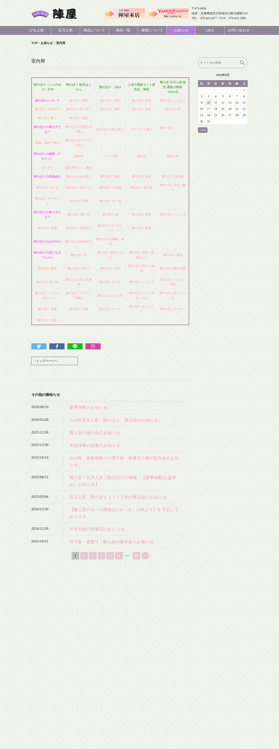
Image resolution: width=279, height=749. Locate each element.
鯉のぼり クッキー (172, 309)
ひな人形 (36, 30)
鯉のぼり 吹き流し (78, 176)
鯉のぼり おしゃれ (110, 295)
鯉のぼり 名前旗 (110, 187)
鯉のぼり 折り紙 (47, 281)
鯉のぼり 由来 (110, 100)
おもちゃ (47, 167)
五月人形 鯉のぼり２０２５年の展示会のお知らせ (118, 497)
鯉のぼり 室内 (141, 214)
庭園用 (78, 156)
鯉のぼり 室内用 (142, 187)
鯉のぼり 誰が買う (78, 109)
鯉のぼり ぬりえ (110, 281)
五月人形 (65, 30)
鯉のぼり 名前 (141, 109)
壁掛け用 (173, 156)
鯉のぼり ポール (47, 187)
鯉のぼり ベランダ (172, 214)
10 (208, 102)
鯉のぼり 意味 (141, 100)
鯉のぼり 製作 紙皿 (173, 268)
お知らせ (181, 30)
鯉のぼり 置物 (141, 228)
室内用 (141, 156)
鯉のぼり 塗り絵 (110, 201)
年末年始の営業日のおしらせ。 (99, 529)
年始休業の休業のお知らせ (95, 445)
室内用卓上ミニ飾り (78, 167)
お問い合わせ (239, 30)
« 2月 (203, 130)
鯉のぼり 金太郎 (173, 176)
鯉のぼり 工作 (110, 268)
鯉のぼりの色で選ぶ (110, 129)
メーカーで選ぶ (141, 129)
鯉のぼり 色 (79, 255)
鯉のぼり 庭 (110, 214)
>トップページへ (46, 360)
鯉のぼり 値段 (110, 109)
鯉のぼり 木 (173, 109)
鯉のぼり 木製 (78, 201)
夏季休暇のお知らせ (88, 407)
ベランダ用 (110, 156)
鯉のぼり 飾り (47, 118)
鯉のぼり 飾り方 (79, 214)
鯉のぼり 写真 (78, 309)
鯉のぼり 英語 (47, 320)
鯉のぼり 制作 (47, 268)
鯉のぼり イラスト (141, 281)
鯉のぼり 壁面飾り (78, 228)
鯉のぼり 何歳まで (47, 109)
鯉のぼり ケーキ (110, 309)
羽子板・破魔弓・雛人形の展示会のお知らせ (111, 541)
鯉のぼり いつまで (172, 100)
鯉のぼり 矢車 (141, 176)
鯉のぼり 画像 (47, 309)
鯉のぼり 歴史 (78, 100)
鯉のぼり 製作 (78, 118)
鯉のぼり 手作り (79, 268)
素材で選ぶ (166, 127)
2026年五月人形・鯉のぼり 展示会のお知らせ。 (116, 420)
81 (136, 555)
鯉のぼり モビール (78, 187)
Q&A (210, 30)
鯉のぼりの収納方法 (78, 241)
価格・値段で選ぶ (47, 142)
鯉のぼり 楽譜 (172, 255)
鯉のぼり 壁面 (47, 228)
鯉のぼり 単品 (110, 176)
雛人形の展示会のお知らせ (95, 432)
